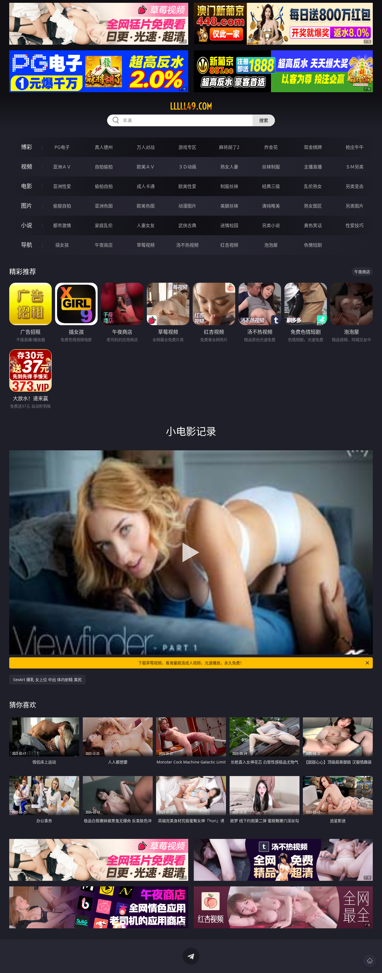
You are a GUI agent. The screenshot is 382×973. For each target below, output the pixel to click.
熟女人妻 (229, 167)
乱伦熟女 (313, 186)
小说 (26, 225)
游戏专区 (187, 147)
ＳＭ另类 (355, 167)
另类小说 (271, 225)
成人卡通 (146, 186)
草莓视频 (146, 245)
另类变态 (355, 186)
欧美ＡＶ (146, 167)
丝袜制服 (271, 167)
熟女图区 (313, 206)
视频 (26, 166)
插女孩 (62, 245)
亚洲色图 (104, 206)
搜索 (263, 120)
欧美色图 (146, 206)
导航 (26, 245)
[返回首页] (369, 960)
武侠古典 (187, 225)
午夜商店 (104, 245)
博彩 (26, 147)
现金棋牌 (313, 147)
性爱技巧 (355, 225)
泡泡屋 (271, 245)
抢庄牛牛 (355, 147)
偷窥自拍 (62, 206)
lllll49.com (191, 106)
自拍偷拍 (104, 167)
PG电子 (62, 147)
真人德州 (104, 147)
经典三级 (271, 186)
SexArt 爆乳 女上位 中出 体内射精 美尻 (47, 679)
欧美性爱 (187, 186)
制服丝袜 (229, 186)
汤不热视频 (187, 245)
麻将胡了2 (229, 147)
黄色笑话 (313, 225)
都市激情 (62, 225)
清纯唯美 (271, 206)
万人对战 (146, 147)
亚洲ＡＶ (62, 167)
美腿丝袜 (229, 206)
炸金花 (271, 147)
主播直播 (313, 167)
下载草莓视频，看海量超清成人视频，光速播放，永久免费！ (191, 662)
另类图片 (355, 206)
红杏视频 (229, 245)
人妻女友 (146, 225)
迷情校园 (229, 225)
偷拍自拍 (104, 186)
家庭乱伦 (104, 225)
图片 (26, 206)
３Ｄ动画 (187, 167)
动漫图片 (187, 206)
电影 (26, 186)
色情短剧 (313, 245)
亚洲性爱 (62, 186)
